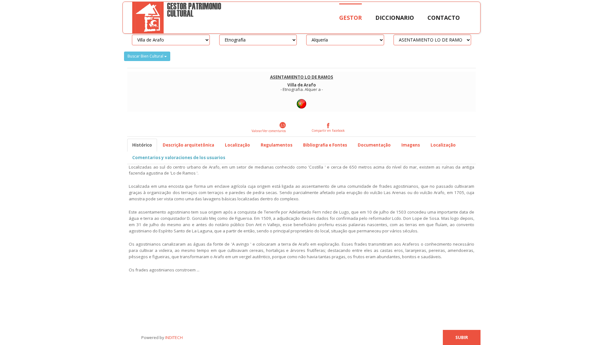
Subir (461, 337)
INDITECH (173, 337)
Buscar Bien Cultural (146, 56)
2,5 (282, 125)
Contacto (443, 17)
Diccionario (394, 17)
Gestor (350, 17)
